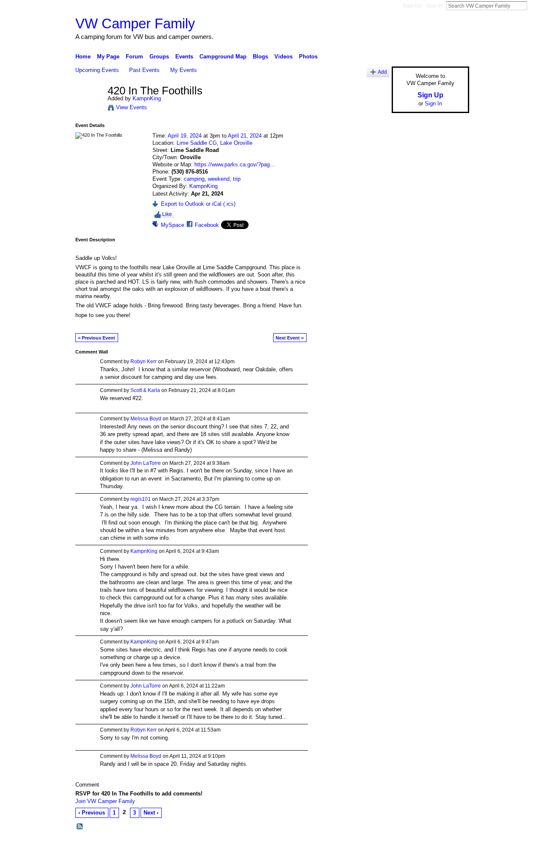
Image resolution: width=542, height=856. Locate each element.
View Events (131, 107)
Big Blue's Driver (139, 846)
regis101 (140, 499)
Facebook (207, 225)
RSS (80, 827)
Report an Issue (406, 846)
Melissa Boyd (145, 419)
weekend (219, 179)
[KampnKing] (88, 108)
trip (237, 179)
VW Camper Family (135, 23)
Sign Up (412, 6)
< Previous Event (96, 337)
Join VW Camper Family (105, 801)
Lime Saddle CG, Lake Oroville (214, 143)
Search (534, 5)
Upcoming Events (97, 70)
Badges (373, 846)
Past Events (144, 70)
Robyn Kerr (143, 361)
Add (382, 72)
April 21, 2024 (245, 136)
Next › (151, 812)
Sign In (434, 6)
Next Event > (290, 337)
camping (194, 179)
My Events (183, 70)
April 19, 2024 (185, 136)
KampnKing (147, 98)
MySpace (172, 225)
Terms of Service (450, 846)
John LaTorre (145, 463)
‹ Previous (91, 812)
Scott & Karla (145, 390)
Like (167, 214)
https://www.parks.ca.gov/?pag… (234, 164)
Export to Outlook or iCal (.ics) (198, 204)
